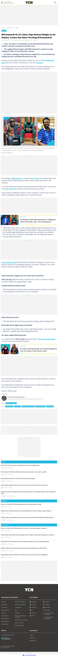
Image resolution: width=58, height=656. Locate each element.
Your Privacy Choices (30, 655)
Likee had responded (46, 339)
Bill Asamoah (16, 178)
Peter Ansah (27, 40)
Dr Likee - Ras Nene (11, 403)
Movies (17, 27)
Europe (3, 474)
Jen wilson (17, 406)
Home (3, 27)
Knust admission (40, 406)
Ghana (3, 506)
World (3, 487)
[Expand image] (55, 117)
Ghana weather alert (28, 406)
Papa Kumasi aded (9, 262)
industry (39, 62)
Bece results (9, 406)
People (3, 467)
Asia (2, 530)
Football (3, 481)
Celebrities (4, 496)
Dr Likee (36, 178)
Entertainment (9, 27)
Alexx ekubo (50, 406)
